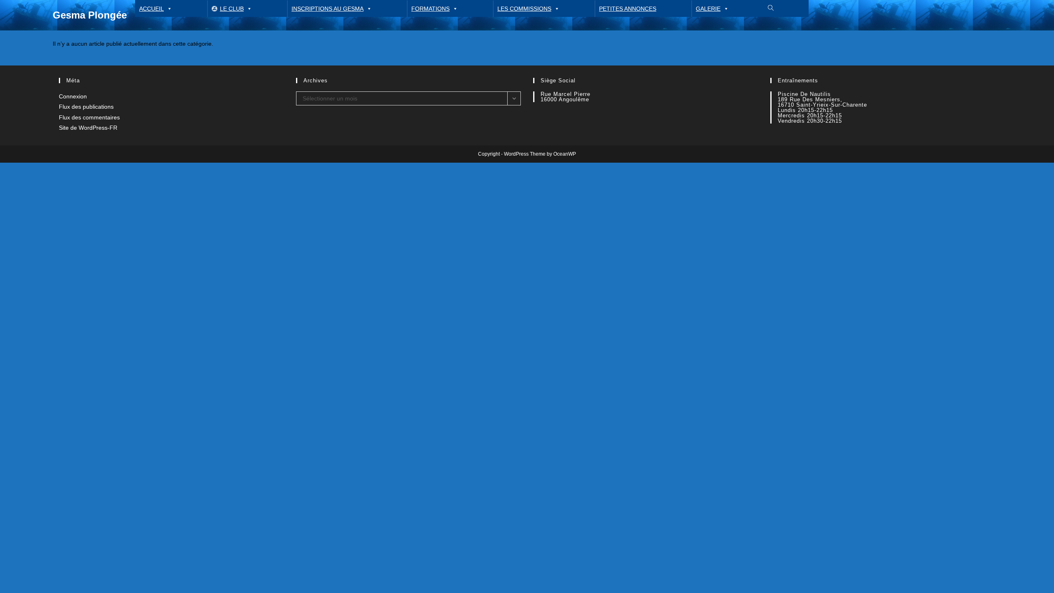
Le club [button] (232, 8)
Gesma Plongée (90, 15)
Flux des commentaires (89, 117)
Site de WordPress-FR (88, 127)
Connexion (73, 96)
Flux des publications (86, 106)
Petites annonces (627, 8)
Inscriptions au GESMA (327, 8)
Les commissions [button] (524, 8)
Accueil (151, 8)
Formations (430, 8)
